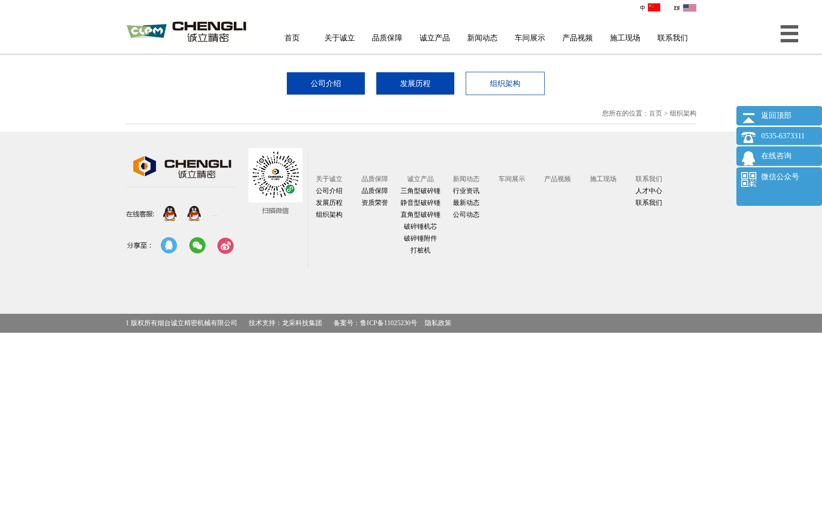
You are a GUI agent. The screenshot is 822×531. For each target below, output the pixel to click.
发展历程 (329, 202)
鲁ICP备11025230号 (388, 323)
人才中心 (649, 190)
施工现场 (625, 38)
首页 (292, 38)
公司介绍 (329, 190)
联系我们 (672, 38)
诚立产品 (435, 38)
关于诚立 (339, 38)
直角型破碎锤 (420, 214)
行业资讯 (466, 190)
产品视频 (577, 38)
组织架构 (329, 214)
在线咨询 (776, 156)
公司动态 (466, 214)
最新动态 (466, 202)
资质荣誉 (375, 202)
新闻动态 (482, 38)
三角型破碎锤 (420, 190)
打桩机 (421, 250)
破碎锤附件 (420, 238)
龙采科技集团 (302, 323)
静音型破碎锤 (420, 202)
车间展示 (530, 38)
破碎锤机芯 (420, 226)
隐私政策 (438, 323)
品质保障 (387, 38)
